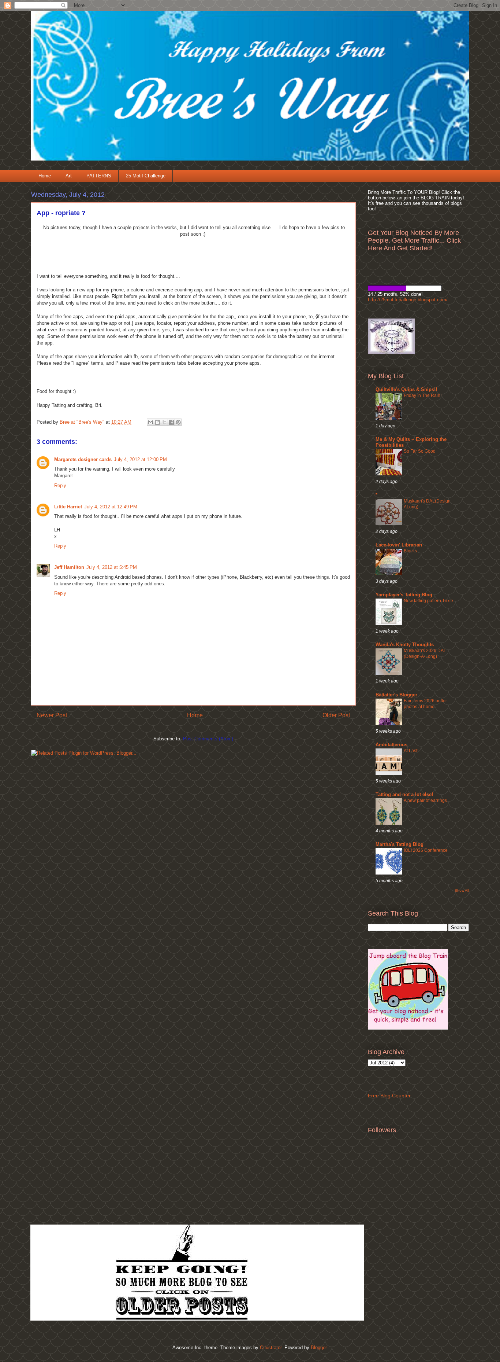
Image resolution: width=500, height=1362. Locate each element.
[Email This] (150, 422)
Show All (462, 890)
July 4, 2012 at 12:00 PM (140, 459)
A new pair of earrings (425, 800)
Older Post (336, 715)
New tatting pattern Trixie (428, 600)
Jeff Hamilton (69, 567)
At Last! (411, 750)
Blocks (410, 550)
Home (44, 175)
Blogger (319, 1347)
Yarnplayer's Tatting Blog (404, 594)
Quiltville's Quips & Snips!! (406, 389)
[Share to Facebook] (171, 422)
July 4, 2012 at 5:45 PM (111, 567)
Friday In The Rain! (422, 395)
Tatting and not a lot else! (404, 794)
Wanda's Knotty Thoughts (405, 644)
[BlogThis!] (157, 422)
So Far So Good (420, 451)
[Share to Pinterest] (178, 422)
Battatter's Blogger (396, 694)
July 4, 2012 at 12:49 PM (110, 506)
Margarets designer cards (83, 459)
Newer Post (52, 715)
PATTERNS (98, 175)
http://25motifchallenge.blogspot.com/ (408, 299)
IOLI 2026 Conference (426, 850)
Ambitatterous (391, 744)
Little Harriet (68, 506)
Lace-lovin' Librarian (399, 545)
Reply (60, 485)
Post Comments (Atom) (208, 738)
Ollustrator (270, 1347)
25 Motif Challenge (145, 175)
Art (69, 175)
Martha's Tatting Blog (399, 844)
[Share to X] (164, 422)
